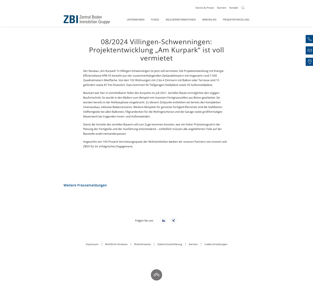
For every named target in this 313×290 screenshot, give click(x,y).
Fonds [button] (155, 19)
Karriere (221, 7)
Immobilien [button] (209, 19)
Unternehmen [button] (135, 19)
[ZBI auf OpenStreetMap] (309, 61)
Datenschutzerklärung (169, 244)
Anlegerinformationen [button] (181, 19)
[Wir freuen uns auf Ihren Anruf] (309, 39)
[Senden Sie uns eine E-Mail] (309, 50)
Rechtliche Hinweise (116, 244)
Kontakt (233, 7)
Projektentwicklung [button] (236, 19)
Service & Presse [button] (204, 7)
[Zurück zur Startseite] (87, 19)
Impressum (92, 244)
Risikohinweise (142, 244)
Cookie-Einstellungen (215, 244)
